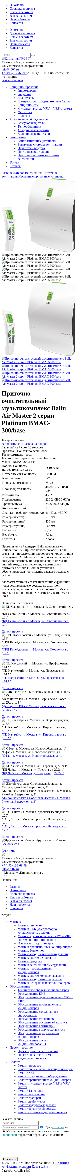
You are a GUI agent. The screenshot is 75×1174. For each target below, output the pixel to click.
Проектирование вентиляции (38, 1051)
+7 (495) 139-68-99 (14, 73)
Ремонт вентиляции (31, 1094)
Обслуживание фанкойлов (36, 1018)
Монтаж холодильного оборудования (43, 954)
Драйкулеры (26, 97)
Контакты (16, 23)
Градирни (24, 94)
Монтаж (15, 921)
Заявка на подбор (35, 443)
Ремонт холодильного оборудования (42, 1076)
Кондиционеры (28, 105)
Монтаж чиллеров (30, 925)
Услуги (14, 162)
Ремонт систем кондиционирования (42, 1112)
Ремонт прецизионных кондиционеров (44, 1080)
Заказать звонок (12, 80)
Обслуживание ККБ (31, 993)
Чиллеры (24, 115)
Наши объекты (20, 19)
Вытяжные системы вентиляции (40, 144)
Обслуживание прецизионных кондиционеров (38, 1034)
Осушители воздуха (31, 148)
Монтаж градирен (30, 961)
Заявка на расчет (21, 15)
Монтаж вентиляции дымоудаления (42, 965)
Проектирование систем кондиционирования (34, 1056)
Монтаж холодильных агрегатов (40, 979)
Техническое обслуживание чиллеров (43, 990)
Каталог (15, 166)
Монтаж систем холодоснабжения (41, 975)
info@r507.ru (10, 69)
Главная (15, 886)
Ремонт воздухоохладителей (37, 1105)
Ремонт (15, 1062)
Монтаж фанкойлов (31, 950)
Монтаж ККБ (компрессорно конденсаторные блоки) (37, 930)
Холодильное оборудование (29, 119)
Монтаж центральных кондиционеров (44, 983)
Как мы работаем (21, 12)
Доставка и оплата (22, 8)
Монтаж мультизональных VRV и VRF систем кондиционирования (44, 937)
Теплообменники (29, 126)
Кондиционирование (24, 87)
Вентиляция (18, 137)
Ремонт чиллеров (29, 1065)
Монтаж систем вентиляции (37, 957)
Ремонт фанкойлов (30, 1090)
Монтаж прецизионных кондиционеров (45, 947)
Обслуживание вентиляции (36, 1026)
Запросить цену (12, 443)
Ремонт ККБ (26, 1072)
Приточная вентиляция (33, 151)
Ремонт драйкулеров (32, 1101)
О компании (18, 5)
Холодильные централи (34, 133)
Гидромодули (27, 90)
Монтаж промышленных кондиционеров (35, 970)
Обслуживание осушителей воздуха (42, 1022)
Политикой (9, 1134)
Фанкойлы (25, 112)
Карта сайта (40, 1166)
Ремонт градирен (29, 1098)
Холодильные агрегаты (33, 130)
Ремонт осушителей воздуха (37, 1108)
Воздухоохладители (31, 123)
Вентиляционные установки (37, 141)
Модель (7, 461)
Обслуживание (20, 986)
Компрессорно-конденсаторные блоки (44, 101)
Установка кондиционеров (36, 943)
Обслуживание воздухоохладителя (41, 1029)
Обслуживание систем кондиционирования (33, 1042)
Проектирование (21, 1047)
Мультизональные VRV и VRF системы (45, 108)
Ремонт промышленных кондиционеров (45, 1069)
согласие (58, 1127)
